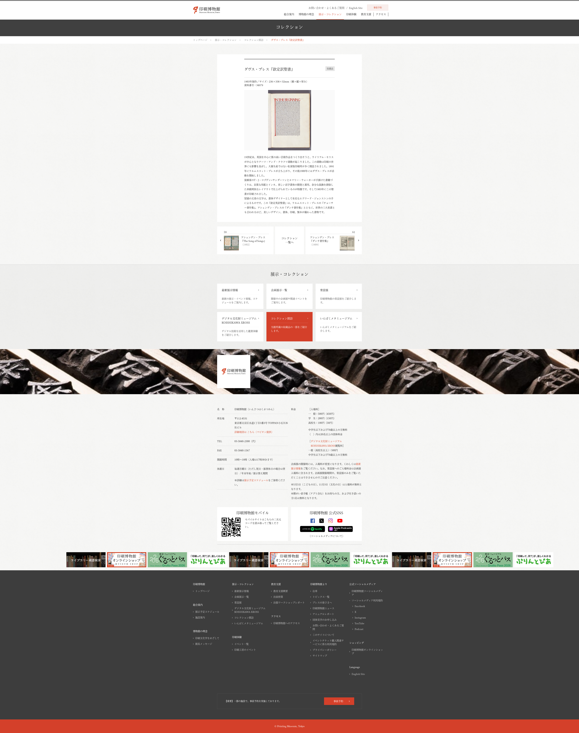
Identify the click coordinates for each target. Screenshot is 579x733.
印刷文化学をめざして (207, 638)
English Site (358, 674)
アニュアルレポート (323, 614)
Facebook (360, 606)
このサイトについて (323, 635)
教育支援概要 (280, 591)
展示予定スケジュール (256, 480)
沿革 (315, 591)
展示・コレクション (330, 14)
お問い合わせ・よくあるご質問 (328, 627)
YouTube (359, 623)
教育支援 (366, 14)
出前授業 (278, 597)
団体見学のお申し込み (325, 620)
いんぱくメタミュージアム (248, 623)
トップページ (200, 40)
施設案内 (200, 617)
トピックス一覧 (321, 597)
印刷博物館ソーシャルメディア (367, 593)
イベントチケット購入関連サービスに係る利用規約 (328, 642)
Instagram (360, 617)
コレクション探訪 (253, 40)
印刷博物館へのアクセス (286, 623)
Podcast (359, 629)
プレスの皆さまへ (322, 602)
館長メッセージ (203, 644)
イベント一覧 (241, 644)
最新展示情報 (241, 591)
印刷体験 (351, 14)
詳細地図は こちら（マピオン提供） (254, 432)
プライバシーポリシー (325, 650)
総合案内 (289, 14)
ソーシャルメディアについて (326, 536)
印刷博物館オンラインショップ (367, 652)
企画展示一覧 (241, 597)
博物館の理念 (306, 14)
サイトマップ (320, 655)
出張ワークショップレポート (289, 602)
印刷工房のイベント (245, 650)
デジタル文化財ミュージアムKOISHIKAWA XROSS (250, 610)
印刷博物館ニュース (323, 608)
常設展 (238, 602)
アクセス (381, 14)
